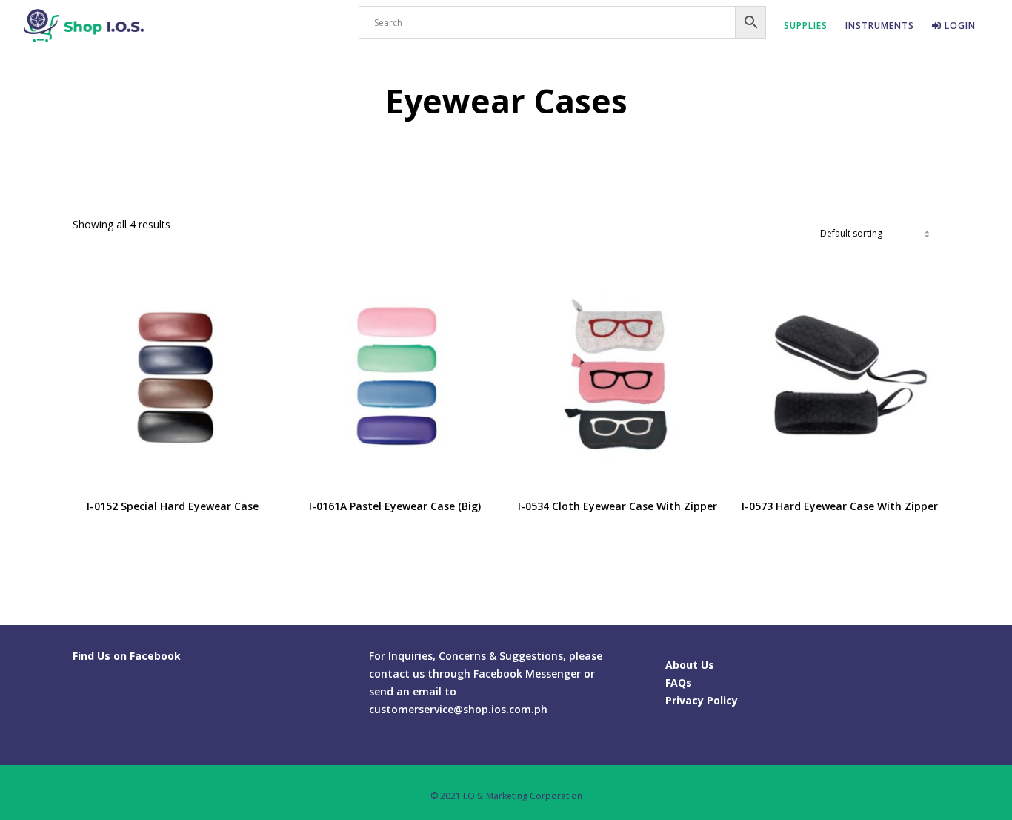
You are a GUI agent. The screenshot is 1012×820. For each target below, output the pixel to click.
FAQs (678, 682)
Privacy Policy (701, 700)
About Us (689, 665)
